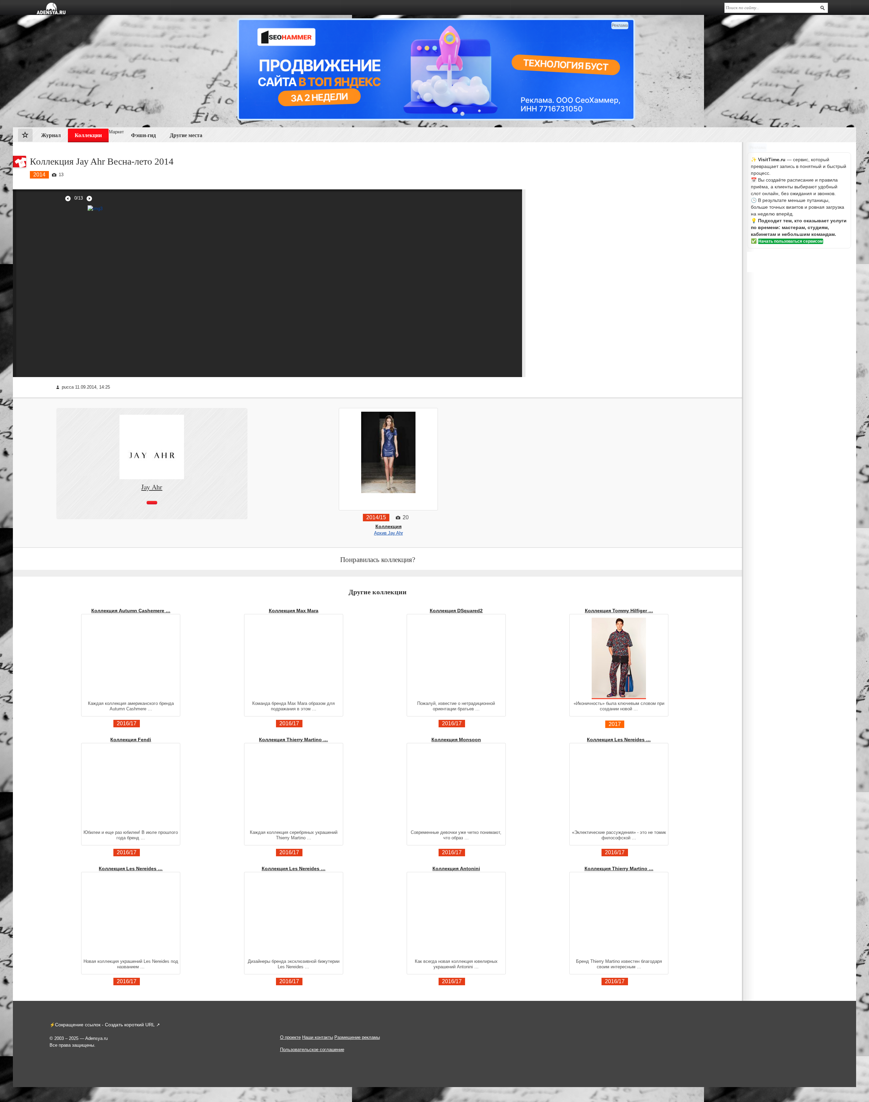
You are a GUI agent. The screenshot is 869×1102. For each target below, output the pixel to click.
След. (89, 198)
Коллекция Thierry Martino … (293, 739)
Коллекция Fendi (130, 739)
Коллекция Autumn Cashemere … (130, 610)
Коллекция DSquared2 (456, 610)
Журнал (51, 135)
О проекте (290, 1037)
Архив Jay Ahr (388, 533)
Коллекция (388, 526)
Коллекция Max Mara (293, 610)
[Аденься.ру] (51, 8)
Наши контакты (317, 1037)
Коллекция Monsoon (456, 739)
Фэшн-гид (143, 135)
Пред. (67, 198)
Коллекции (88, 135)
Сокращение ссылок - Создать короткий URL (105, 1024)
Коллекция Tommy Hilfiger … (619, 610)
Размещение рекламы (357, 1037)
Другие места (186, 135)
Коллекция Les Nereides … (619, 739)
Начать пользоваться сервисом (790, 241)
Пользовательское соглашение (312, 1049)
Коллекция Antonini (456, 868)
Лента (25, 137)
